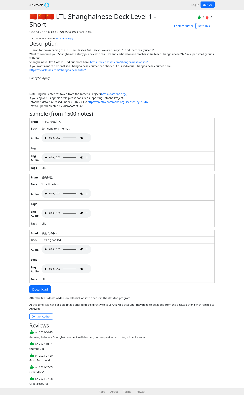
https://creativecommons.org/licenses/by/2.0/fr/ (117, 102)
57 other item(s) (64, 38)
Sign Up (207, 4)
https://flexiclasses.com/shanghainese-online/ (119, 62)
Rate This (204, 26)
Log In (195, 5)
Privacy (140, 392)
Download (40, 289)
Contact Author (183, 26)
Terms (127, 392)
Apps (102, 392)
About (114, 392)
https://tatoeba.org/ (113, 94)
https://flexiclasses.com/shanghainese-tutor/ (57, 70)
